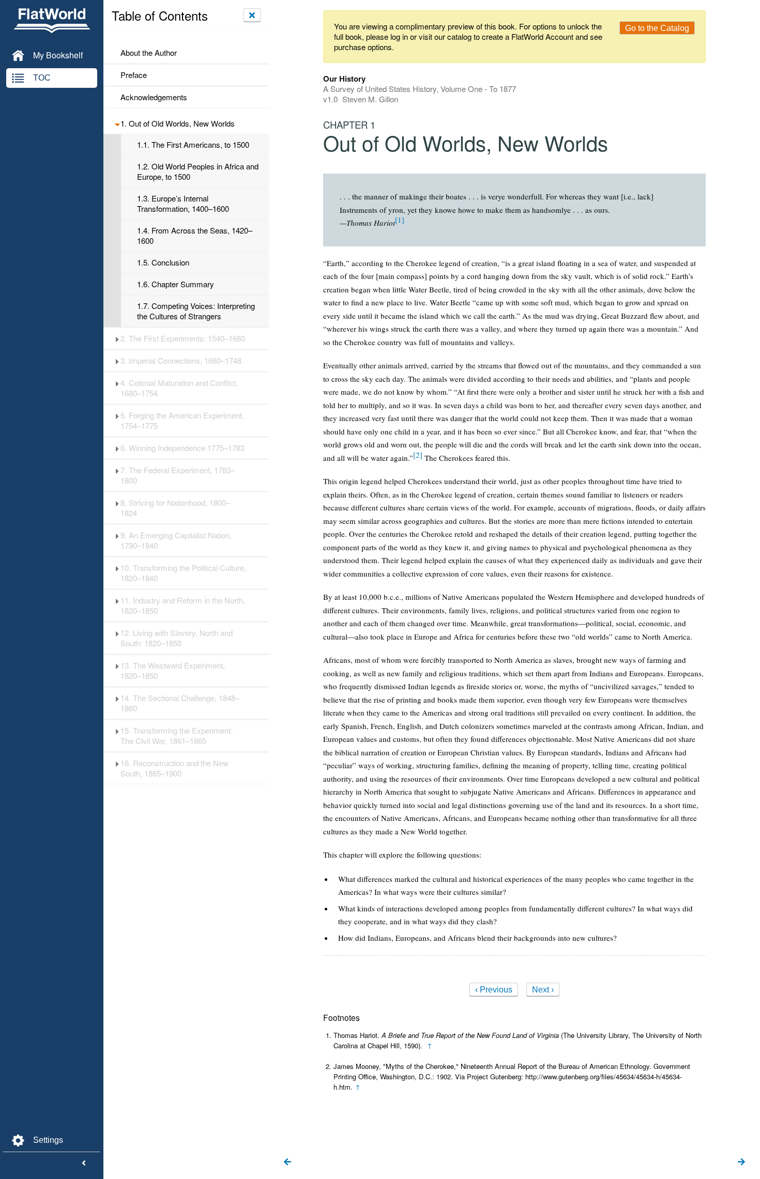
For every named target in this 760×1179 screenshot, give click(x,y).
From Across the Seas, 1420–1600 (194, 235)
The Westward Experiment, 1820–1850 (172, 670)
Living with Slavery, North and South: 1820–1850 (176, 638)
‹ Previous (493, 989)
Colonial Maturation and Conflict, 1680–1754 (179, 388)
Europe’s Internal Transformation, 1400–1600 (183, 203)
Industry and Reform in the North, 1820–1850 (182, 605)
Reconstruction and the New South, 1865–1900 (174, 768)
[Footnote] (399, 219)
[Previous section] (287, 1162)
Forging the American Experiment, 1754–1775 (182, 420)
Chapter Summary (175, 284)
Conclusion (163, 262)
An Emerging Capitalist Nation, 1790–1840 (176, 540)
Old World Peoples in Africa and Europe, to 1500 (198, 171)
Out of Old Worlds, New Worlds (177, 123)
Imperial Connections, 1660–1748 (180, 360)
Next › (543, 989)
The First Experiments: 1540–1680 (182, 338)
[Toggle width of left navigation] (83, 1163)
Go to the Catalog (657, 28)
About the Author (148, 53)
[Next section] (741, 1162)
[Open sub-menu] (117, 123)
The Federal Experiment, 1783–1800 (177, 475)
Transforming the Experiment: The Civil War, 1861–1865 (176, 735)
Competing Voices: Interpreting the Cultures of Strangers (196, 311)
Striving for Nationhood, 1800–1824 (175, 508)
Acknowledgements (153, 97)
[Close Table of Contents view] (252, 15)
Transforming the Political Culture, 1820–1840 (183, 573)
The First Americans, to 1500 (193, 144)
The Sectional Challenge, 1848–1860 (179, 703)
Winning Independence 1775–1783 (182, 448)
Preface (133, 75)
